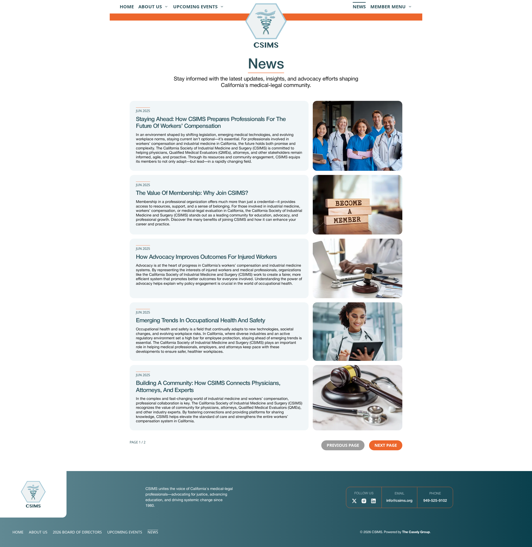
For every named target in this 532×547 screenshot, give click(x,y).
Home (127, 6)
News (359, 6)
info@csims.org (399, 500)
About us (150, 6)
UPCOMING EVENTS (124, 532)
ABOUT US (38, 532)
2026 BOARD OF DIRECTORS (77, 532)
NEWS (153, 532)
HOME (17, 532)
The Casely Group (416, 532)
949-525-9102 (435, 500)
